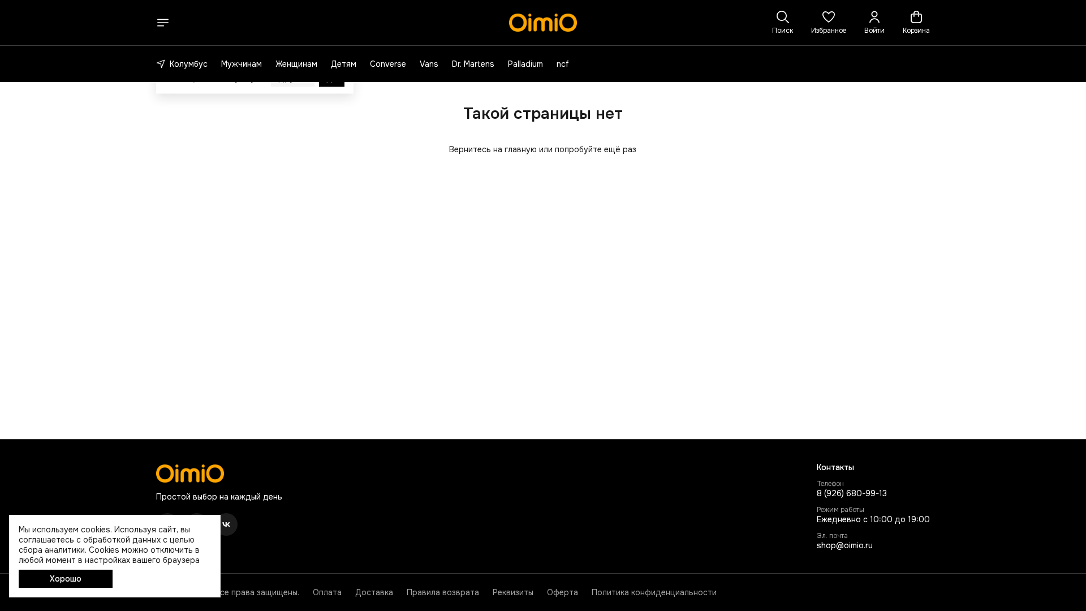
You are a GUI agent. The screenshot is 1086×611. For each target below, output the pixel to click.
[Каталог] (163, 22)
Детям (343, 64)
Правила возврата (443, 592)
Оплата (327, 592)
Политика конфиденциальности (654, 592)
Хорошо (65, 579)
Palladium (525, 64)
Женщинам (296, 64)
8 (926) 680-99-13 (852, 493)
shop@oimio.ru (845, 545)
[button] (828, 22)
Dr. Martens (473, 64)
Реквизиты (513, 592)
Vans (429, 64)
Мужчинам (241, 64)
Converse (388, 64)
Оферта (562, 592)
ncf (563, 64)
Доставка (374, 592)
